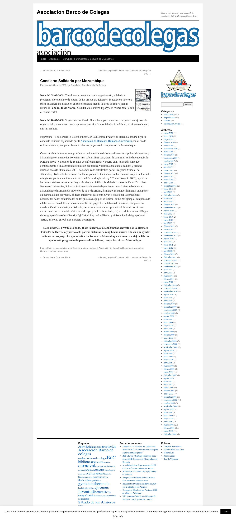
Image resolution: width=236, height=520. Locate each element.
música (91, 495)
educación (91, 477)
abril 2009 (168, 328)
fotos (99, 480)
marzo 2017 (169, 170)
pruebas (112, 495)
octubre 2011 (169, 263)
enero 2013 (168, 229)
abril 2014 (168, 201)
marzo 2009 (169, 331)
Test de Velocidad (171, 458)
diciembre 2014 (170, 195)
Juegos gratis (169, 455)
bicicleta (98, 462)
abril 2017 (168, 167)
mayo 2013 (168, 219)
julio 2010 (168, 297)
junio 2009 (168, 322)
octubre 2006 (169, 403)
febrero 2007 (169, 390)
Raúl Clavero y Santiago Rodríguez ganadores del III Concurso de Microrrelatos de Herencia (139, 458)
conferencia (110, 470)
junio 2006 (168, 415)
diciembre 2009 (170, 306)
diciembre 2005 (170, 434)
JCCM (94, 488)
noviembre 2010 (170, 288)
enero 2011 (168, 282)
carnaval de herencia (105, 466)
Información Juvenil (172, 123)
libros (107, 492)
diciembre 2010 (170, 285)
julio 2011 (168, 269)
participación (104, 495)
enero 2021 (168, 133)
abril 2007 (168, 384)
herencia (102, 483)
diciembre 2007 (170, 375)
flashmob (83, 480)
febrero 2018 (169, 154)
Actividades (169, 114)
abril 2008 (168, 362)
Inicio (43, 58)
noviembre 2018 (170, 148)
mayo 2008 (168, 359)
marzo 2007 (169, 387)
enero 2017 (168, 176)
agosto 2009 (169, 316)
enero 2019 (168, 145)
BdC (111, 457)
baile (80, 458)
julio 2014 (168, 198)
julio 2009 (168, 319)
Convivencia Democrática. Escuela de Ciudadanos (88, 58)
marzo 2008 (169, 365)
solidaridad (83, 498)
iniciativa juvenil (85, 488)
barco (85, 458)
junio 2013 (168, 216)
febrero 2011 (169, 278)
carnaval (86, 465)
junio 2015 (168, 188)
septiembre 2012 (170, 235)
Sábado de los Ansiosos (96, 501)
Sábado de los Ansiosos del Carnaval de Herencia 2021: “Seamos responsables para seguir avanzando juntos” (140, 449)
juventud (86, 491)
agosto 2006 (169, 409)
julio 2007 (168, 381)
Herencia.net (169, 452)
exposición (100, 476)
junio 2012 (168, 244)
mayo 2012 (168, 247)
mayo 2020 (168, 139)
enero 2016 (168, 182)
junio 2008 (168, 356)
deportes (108, 474)
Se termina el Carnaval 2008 (55, 70)
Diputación (82, 477)
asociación (108, 446)
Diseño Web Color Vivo (174, 449)
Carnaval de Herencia (172, 446)
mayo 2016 (168, 179)
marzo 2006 (169, 424)
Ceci (92, 470)
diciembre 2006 (170, 396)
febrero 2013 (169, 226)
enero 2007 (168, 393)
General (77, 247)
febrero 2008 (169, 368)
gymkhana (86, 483)
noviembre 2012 (170, 232)
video (80, 505)
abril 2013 (168, 223)
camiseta (106, 462)
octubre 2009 (169, 313)
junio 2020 (168, 136)
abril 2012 (168, 250)
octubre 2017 (169, 160)
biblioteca (85, 461)
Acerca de (54, 58)
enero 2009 (168, 337)
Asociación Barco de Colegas (73, 11)
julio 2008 (168, 353)
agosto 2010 (169, 294)
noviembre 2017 (170, 157)
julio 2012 (168, 241)
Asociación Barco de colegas (96, 451)
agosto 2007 (169, 378)
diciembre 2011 (170, 257)
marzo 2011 (169, 275)
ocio (97, 495)
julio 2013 (168, 213)
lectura (98, 491)
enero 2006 (168, 430)
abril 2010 (168, 300)
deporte (101, 473)
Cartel (87, 469)
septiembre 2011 (170, 266)
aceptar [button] (226, 511)
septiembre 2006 (170, 406)
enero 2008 (168, 372)
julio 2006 (168, 412)
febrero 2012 (169, 254)
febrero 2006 (169, 427)
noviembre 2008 (170, 344)
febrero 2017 (169, 173)
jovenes (102, 487)
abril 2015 (168, 192)
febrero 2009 (169, 334)
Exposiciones (169, 117)
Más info (118, 516)
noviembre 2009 (170, 309)
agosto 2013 (169, 210)
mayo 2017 (168, 164)
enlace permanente (59, 250)
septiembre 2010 (170, 291)
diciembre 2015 (170, 185)
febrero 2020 (169, 142)
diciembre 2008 (170, 340)
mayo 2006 (168, 418)
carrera (81, 470)
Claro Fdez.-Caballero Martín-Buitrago (88, 84)
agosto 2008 (169, 350)
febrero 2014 (169, 204)
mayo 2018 (168, 151)
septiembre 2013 (170, 207)
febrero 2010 (169, 303)
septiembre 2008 (170, 347)
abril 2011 (168, 272)
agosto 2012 (169, 238)
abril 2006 (168, 421)
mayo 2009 (168, 325)
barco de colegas (98, 458)
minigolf (82, 495)
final (106, 477)
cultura (92, 473)
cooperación (82, 474)
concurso (100, 469)
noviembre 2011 (170, 260)
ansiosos (96, 446)
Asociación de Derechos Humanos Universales (107, 141)
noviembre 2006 (170, 399)
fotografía (93, 480)
